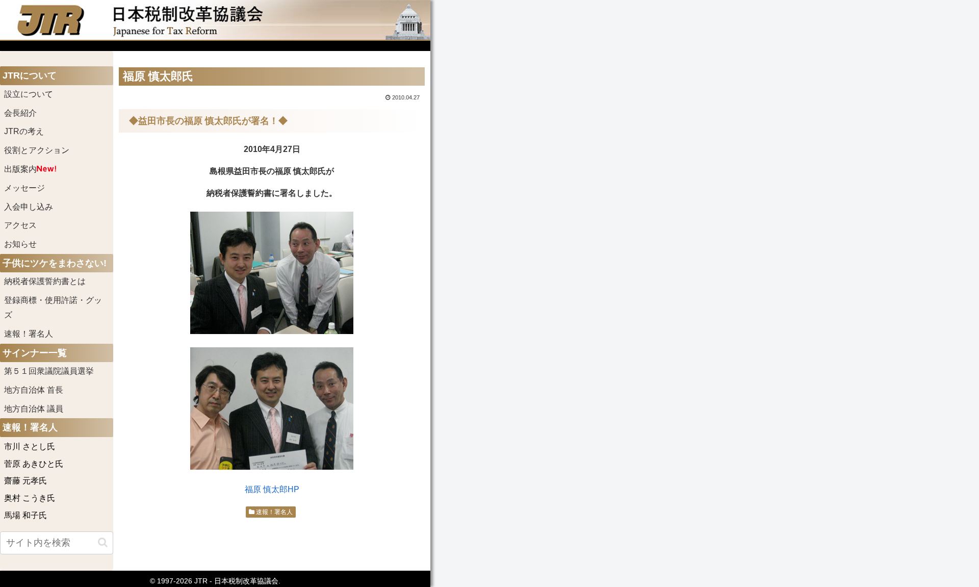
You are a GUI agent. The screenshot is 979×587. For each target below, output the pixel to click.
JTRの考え (24, 131)
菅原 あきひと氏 (33, 464)
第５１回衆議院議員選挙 (49, 371)
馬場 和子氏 (25, 515)
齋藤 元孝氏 (25, 480)
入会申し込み (28, 206)
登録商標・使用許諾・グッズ (53, 307)
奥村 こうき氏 (29, 498)
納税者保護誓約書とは (45, 281)
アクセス (20, 225)
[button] (103, 542)
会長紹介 (20, 113)
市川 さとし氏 (29, 446)
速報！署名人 (273, 512)
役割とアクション (36, 150)
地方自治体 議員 (33, 408)
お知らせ (20, 244)
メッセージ (24, 188)
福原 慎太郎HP (272, 489)
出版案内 (20, 169)
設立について (28, 94)
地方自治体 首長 (46, 390)
